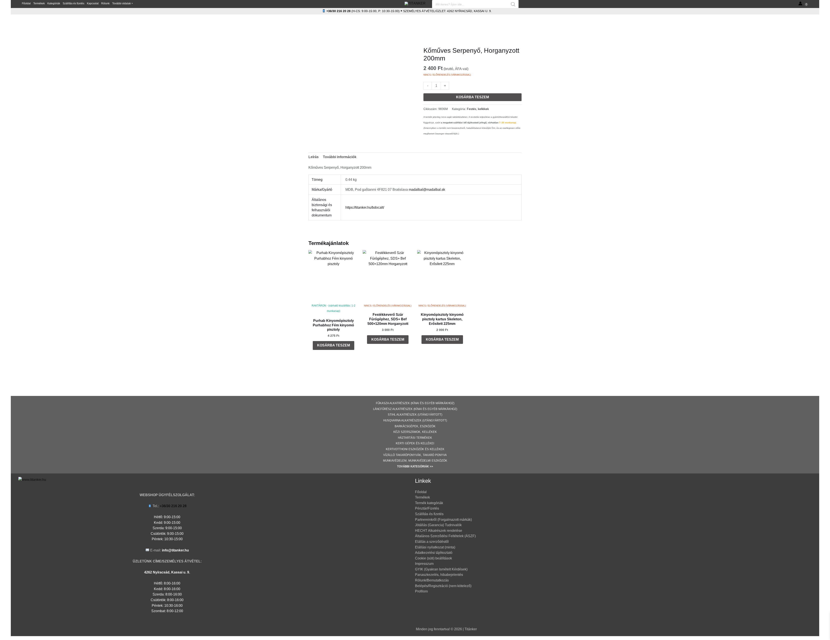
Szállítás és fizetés (429, 514)
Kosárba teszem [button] (333, 345)
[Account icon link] (800, 3)
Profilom (421, 591)
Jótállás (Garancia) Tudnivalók (438, 525)
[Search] (513, 4)
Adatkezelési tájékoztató (433, 552)
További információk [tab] (339, 157)
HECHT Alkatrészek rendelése (438, 530)
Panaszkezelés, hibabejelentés (439, 574)
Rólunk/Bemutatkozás (432, 580)
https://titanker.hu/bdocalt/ (364, 207)
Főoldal (421, 492)
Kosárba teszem (472, 97)
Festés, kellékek (478, 109)
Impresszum (424, 563)
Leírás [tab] (313, 157)
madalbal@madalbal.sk (427, 189)
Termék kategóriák (429, 503)
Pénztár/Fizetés (427, 508)
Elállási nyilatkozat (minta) (435, 547)
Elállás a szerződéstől (432, 541)
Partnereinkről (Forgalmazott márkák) (443, 519)
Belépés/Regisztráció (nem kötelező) (443, 586)
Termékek (422, 497)
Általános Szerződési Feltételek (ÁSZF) (445, 536)
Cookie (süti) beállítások (433, 558)
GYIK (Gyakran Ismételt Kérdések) (441, 569)
